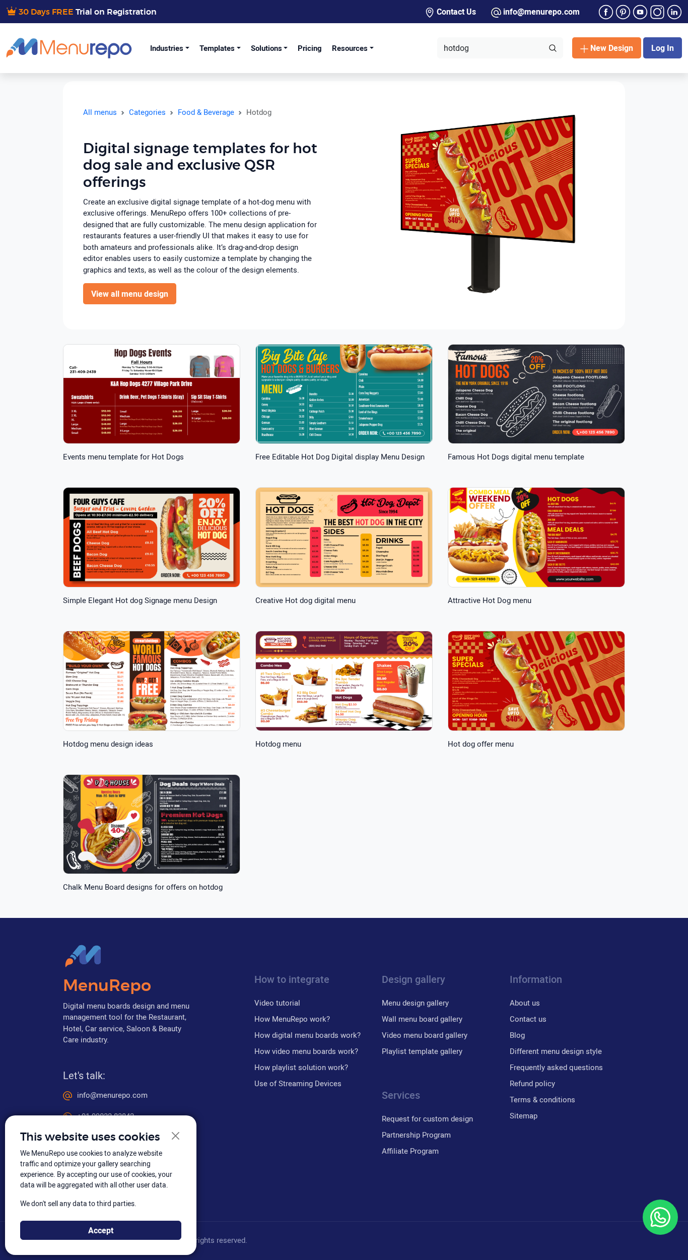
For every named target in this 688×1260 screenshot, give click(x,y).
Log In (662, 47)
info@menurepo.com (540, 11)
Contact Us (455, 11)
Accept (100, 1230)
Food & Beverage (206, 112)
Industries (166, 48)
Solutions (266, 48)
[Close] (176, 1136)
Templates (217, 48)
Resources (350, 48)
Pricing (310, 48)
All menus (100, 112)
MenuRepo (107, 986)
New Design (611, 47)
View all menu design (129, 293)
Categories (147, 112)
